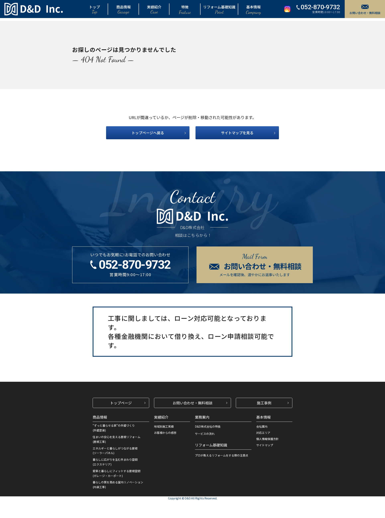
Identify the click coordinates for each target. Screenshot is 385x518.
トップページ (121, 402)
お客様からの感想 (165, 433)
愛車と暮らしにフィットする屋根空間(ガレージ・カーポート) (116, 473)
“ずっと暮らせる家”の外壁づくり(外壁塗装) (114, 427)
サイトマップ (264, 445)
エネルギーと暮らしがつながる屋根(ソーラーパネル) (115, 450)
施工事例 (264, 402)
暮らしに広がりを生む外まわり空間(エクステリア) (115, 461)
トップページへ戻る (148, 132)
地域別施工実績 (164, 426)
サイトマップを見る (237, 132)
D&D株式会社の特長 (208, 426)
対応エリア (263, 433)
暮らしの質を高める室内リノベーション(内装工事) (118, 484)
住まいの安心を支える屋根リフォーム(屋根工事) (116, 439)
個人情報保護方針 (267, 439)
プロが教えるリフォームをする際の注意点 (221, 455)
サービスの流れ (205, 434)
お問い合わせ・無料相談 (365, 13)
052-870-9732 (320, 7)
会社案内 (261, 426)
